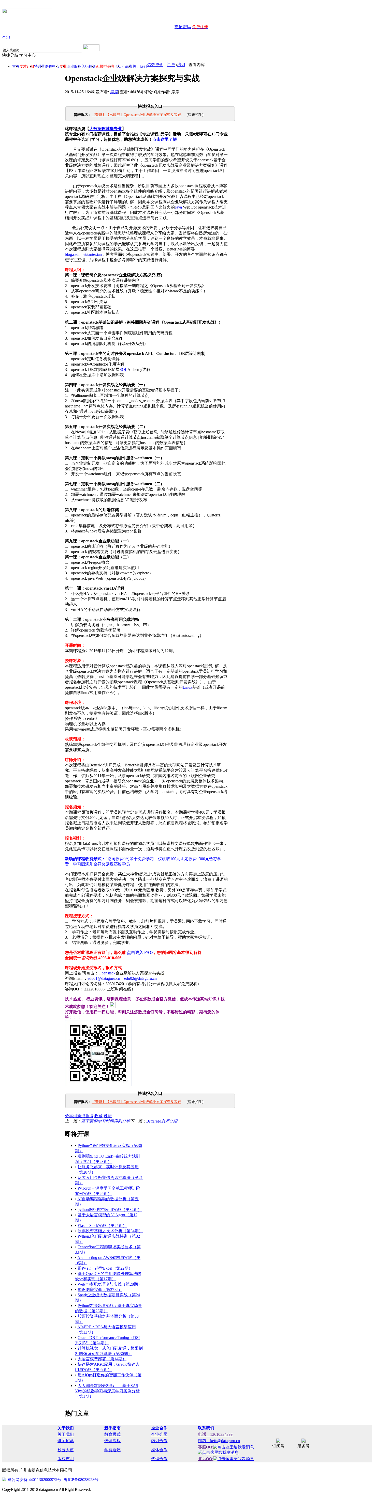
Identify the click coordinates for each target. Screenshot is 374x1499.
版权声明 (65, 1459)
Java (178, 207)
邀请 (108, 1116)
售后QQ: (205, 1459)
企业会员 (159, 1434)
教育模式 (112, 1434)
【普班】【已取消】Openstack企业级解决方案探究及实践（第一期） (139, 115)
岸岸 (114, 92)
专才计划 (27, 66)
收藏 (98, 1116)
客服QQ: (205, 1447)
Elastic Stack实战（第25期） (102, 1225)
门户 (171, 64)
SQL (123, 369)
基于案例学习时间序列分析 (105, 1121)
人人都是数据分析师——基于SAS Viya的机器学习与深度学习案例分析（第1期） (107, 1390)
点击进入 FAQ (140, 952)
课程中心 (52, 66)
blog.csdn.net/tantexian (83, 254)
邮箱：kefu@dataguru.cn (219, 1441)
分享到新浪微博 (79, 1116)
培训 (181, 64)
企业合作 (159, 1428)
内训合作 (159, 1441)
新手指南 (112, 1428)
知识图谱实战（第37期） (100, 1289)
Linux (187, 687)
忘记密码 (183, 27)
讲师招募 (65, 1441)
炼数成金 (155, 64)
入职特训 (88, 66)
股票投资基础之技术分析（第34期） (110, 1231)
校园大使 (65, 1450)
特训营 (39, 66)
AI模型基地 (105, 66)
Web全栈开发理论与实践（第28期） (110, 1284)
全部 (6, 37)
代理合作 (159, 1459)
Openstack (131, 973)
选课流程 (112, 1441)
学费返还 (112, 1450)
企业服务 (74, 66)
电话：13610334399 (215, 1434)
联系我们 (206, 1428)
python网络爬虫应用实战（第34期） (110, 1209)
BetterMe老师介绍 (161, 1121)
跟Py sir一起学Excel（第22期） (105, 1268)
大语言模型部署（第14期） (102, 1359)
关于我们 (140, 66)
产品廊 (127, 66)
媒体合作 (159, 1450)
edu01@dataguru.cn (104, 978)
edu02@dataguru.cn (140, 978)
